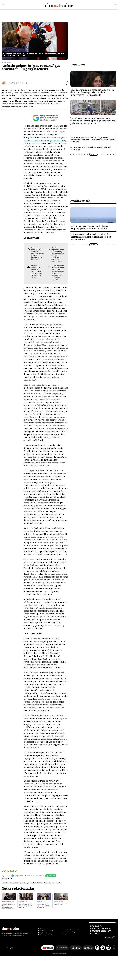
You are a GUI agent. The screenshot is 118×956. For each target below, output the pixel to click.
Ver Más (93, 154)
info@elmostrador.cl (18, 935)
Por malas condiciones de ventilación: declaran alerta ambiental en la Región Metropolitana (90, 237)
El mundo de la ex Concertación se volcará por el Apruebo (60, 903)
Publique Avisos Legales (70, 932)
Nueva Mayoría (49, 883)
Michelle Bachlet (36, 883)
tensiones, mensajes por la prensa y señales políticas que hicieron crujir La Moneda (45, 140)
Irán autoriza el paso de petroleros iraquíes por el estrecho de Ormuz (89, 227)
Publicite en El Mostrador (70, 930)
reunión (58, 883)
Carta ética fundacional (45, 930)
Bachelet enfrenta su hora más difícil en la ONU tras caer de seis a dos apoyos (36, 271)
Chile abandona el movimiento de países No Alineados (91, 148)
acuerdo (5, 883)
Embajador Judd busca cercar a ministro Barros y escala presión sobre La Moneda (37, 254)
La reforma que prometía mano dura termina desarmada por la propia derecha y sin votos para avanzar (58, 272)
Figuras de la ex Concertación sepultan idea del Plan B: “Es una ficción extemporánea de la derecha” (25, 904)
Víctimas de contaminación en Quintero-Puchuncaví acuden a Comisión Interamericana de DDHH (93, 139)
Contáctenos (66, 934)
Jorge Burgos (25, 883)
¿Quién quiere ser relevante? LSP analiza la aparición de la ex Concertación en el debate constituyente (44, 904)
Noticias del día (80, 200)
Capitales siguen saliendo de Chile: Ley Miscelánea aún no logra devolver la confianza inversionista (57, 255)
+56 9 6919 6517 (6, 935)
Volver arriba (5, 948)
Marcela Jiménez (15, 82)
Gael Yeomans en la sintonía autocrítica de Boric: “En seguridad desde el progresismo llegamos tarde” (92, 92)
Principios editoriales (44, 933)
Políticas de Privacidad (45, 935)
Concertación (14, 883)
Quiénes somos (43, 929)
